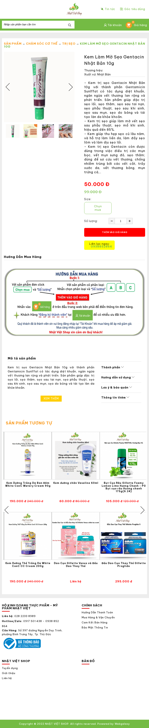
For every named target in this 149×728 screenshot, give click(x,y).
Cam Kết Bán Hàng (94, 622)
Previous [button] (8, 87)
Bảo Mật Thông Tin (95, 627)
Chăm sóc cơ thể (42, 43)
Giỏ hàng (139, 24)
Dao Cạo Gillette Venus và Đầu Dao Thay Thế (76, 564)
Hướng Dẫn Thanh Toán (97, 612)
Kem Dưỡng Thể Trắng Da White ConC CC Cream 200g (27, 564)
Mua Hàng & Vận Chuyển (98, 617)
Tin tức (110, 9)
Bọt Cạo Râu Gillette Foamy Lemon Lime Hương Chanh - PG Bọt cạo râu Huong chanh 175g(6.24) (124, 487)
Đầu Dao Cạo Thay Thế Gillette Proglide (124, 564)
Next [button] (70, 87)
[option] (39, 87)
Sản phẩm (13, 43)
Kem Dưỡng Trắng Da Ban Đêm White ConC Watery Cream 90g (28, 484)
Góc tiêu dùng (134, 9)
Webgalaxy (122, 723)
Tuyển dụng (10, 668)
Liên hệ (7, 678)
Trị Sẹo (68, 43)
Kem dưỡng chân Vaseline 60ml (75, 483)
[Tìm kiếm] (70, 25)
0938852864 (101, 246)
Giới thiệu (8, 673)
